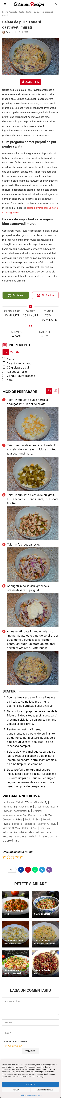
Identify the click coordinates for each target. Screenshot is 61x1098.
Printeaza (17, 295)
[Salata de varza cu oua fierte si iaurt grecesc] (15, 934)
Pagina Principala (9, 12)
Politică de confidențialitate (30, 1095)
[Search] (55, 4)
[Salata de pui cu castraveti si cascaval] (45, 934)
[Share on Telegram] (42, 870)
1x (5, 352)
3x (17, 352)
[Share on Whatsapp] (35, 870)
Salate (21, 12)
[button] (4, 857)
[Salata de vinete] (45, 904)
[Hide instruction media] (55, 391)
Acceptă (30, 1084)
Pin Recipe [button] (47, 295)
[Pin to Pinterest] (28, 870)
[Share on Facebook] (21, 870)
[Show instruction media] (49, 391)
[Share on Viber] (49, 870)
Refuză (16, 1090)
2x (11, 352)
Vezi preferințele (45, 1090)
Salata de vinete (42, 914)
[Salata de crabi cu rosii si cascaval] (15, 963)
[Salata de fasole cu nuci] (45, 963)
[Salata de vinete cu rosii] (15, 904)
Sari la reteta (32, 82)
